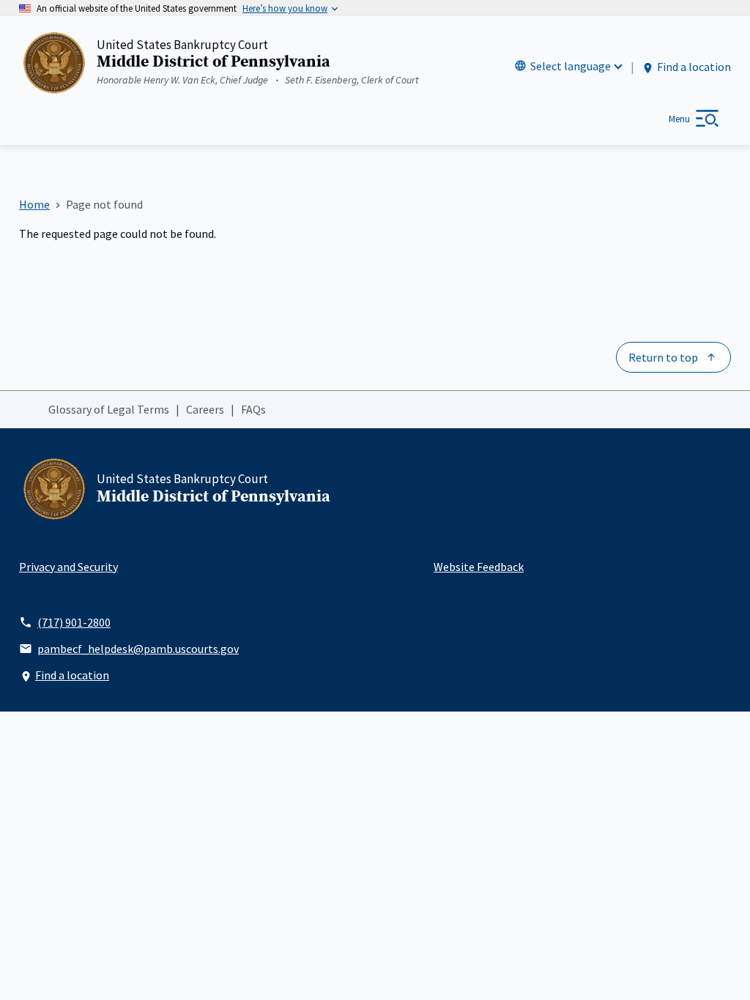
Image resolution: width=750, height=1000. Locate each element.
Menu (679, 119)
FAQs (253, 409)
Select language (570, 66)
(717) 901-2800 (74, 622)
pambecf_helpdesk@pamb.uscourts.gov (138, 648)
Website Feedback (479, 566)
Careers (205, 409)
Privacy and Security (68, 566)
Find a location (694, 66)
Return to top (663, 357)
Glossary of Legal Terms (108, 409)
